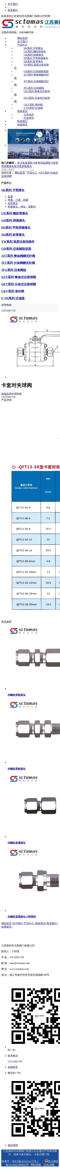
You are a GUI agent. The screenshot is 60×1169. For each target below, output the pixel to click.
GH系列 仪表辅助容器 (36, 71)
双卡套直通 (23, 163)
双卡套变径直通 (39, 163)
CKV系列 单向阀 (33, 104)
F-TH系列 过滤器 (33, 108)
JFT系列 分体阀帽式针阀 (18, 262)
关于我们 (13, 4)
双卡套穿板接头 (23, 166)
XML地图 (49, 1164)
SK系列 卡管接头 (33, 48)
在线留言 (22, 124)
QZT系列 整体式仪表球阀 (18, 277)
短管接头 (13, 203)
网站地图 (36, 1164)
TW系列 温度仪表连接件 (18, 241)
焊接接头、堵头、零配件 (22, 206)
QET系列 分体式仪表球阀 (18, 284)
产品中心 (22, 45)
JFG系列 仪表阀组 (34, 88)
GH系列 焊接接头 (34, 54)
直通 (10, 196)
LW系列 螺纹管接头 (35, 51)
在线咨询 (6, 393)
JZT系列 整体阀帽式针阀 (18, 256)
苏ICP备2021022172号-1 (25, 1161)
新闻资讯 (22, 111)
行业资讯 (29, 118)
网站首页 (22, 38)
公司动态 (29, 114)
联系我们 (13, 10)
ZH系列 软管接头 (33, 61)
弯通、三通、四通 (18, 200)
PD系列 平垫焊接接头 (36, 58)
